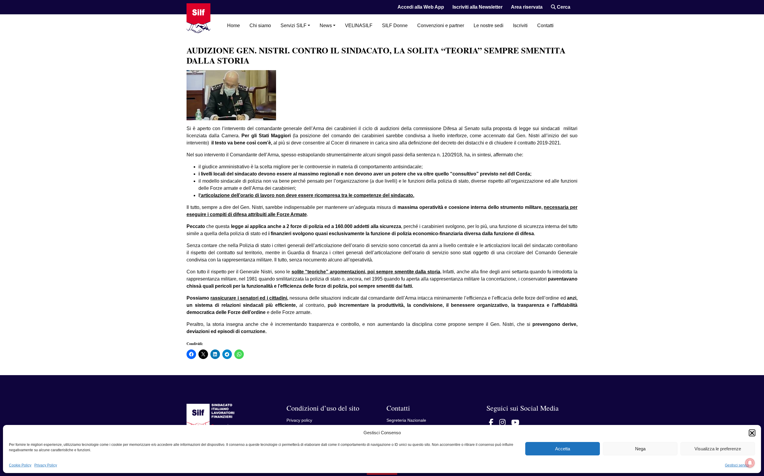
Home (233, 25)
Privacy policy (299, 420)
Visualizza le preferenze (717, 448)
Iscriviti (520, 25)
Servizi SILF (293, 25)
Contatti (545, 25)
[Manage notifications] (750, 463)
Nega (640, 448)
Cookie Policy (20, 465)
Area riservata (527, 7)
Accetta (562, 448)
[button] (752, 433)
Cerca (563, 7)
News (326, 25)
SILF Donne (395, 25)
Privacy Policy (45, 465)
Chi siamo (260, 25)
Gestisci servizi (737, 465)
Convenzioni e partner (440, 25)
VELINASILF (358, 25)
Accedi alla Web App (421, 7)
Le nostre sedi (488, 25)
